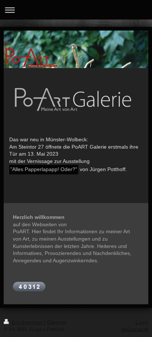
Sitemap (56, 322)
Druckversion (27, 322)
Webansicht (134, 329)
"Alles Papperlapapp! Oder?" (43, 169)
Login (141, 322)
